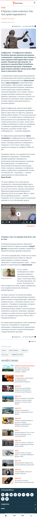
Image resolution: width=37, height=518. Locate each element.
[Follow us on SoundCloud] (27, 494)
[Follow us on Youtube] (11, 494)
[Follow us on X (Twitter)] (7, 494)
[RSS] (32, 494)
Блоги (17, 430)
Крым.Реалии (11, 209)
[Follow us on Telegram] (23, 494)
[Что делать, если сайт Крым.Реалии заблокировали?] (8, 480)
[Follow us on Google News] (19, 494)
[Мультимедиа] (6, 515)
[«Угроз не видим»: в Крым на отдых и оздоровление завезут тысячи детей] (8, 442)
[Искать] (31, 515)
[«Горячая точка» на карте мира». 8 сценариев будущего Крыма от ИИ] (8, 453)
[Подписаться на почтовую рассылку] (7, 499)
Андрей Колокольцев (8, 18)
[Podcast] (2, 499)
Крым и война (19, 376)
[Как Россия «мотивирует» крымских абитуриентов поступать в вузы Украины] (8, 388)
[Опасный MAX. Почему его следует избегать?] (8, 472)
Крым (3, 8)
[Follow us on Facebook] (2, 494)
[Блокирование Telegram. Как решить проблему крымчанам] (8, 463)
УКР (22, 515)
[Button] (16, 26)
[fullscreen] (34, 222)
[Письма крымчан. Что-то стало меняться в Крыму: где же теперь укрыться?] (8, 432)
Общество (18, 386)
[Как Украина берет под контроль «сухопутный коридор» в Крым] (8, 368)
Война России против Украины (24, 366)
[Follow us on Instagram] (15, 494)
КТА (14, 515)
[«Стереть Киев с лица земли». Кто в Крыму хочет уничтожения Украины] (8, 378)
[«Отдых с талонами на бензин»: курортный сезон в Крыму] (8, 410)
